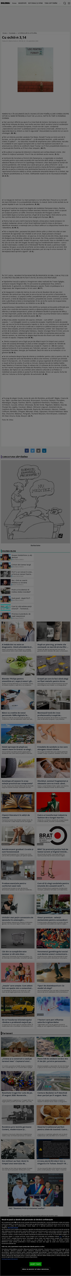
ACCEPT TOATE (35, 1264)
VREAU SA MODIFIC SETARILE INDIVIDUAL (35, 1269)
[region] (35, 1246)
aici (60, 1236)
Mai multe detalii (13, 1227)
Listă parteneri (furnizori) (10, 1259)
